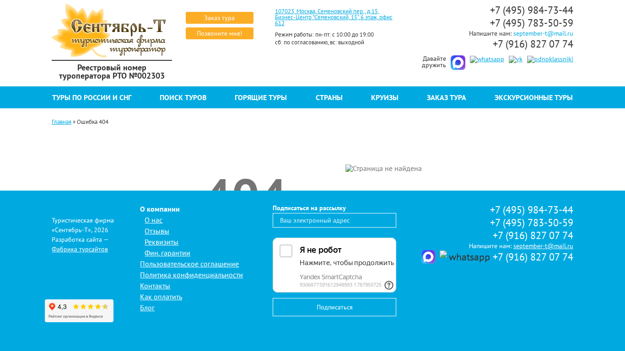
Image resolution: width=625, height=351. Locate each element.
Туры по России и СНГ (91, 97)
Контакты (155, 285)
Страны (329, 97)
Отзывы (157, 230)
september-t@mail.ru (543, 33)
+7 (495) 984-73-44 (531, 10)
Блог (147, 307)
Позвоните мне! (219, 33)
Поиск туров (183, 97)
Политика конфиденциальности (191, 274)
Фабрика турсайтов (80, 249)
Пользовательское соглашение (189, 263)
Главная (61, 122)
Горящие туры (261, 97)
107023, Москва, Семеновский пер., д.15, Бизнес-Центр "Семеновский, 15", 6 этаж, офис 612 (334, 17)
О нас (153, 219)
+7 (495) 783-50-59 (531, 22)
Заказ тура (219, 18)
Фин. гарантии (167, 252)
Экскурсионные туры (534, 97)
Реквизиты (161, 241)
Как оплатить (161, 296)
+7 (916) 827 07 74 (533, 43)
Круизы (385, 97)
